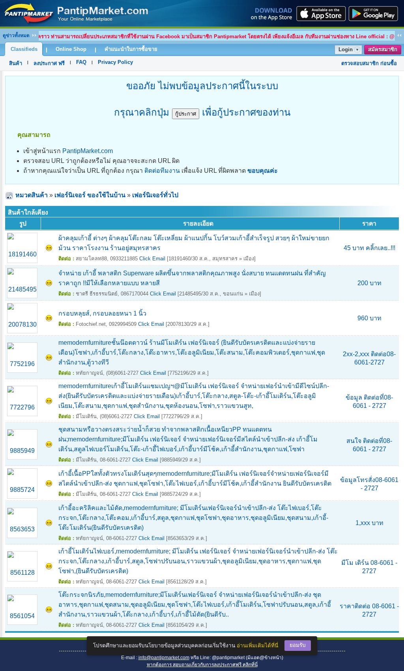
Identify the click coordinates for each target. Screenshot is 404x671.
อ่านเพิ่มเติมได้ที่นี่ (257, 646)
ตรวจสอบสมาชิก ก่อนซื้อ (369, 63)
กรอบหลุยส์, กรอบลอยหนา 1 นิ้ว (102, 313)
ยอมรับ (298, 645)
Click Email (152, 259)
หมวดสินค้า (31, 195)
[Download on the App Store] (320, 13)
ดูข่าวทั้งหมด (16, 35)
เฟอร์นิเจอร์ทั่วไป (155, 195)
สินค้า (15, 63)
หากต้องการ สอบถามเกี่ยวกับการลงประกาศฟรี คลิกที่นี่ (202, 664)
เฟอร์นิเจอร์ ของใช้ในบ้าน (89, 195)
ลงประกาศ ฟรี (49, 63)
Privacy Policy (115, 62)
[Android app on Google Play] (375, 13)
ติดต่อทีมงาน (162, 170)
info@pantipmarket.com (163, 657)
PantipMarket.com (87, 151)
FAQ (81, 62)
